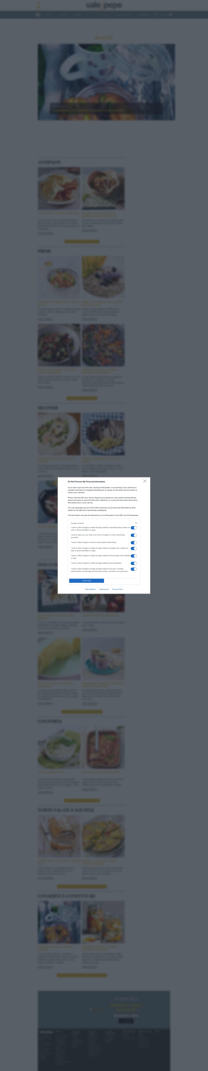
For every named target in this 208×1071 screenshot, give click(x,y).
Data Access (104, 589)
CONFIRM (86, 581)
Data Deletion (90, 589)
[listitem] (104, 523)
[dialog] (104, 535)
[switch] (134, 527)
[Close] (145, 482)
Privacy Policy (117, 589)
